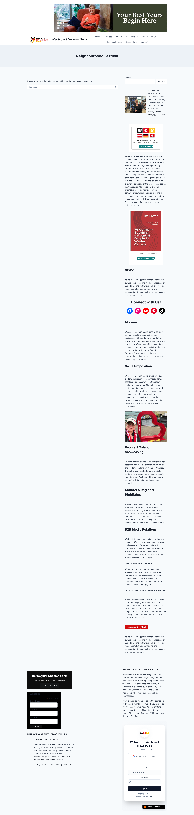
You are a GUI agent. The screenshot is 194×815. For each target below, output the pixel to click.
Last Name (33, 717)
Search (128, 78)
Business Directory (115, 42)
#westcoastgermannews (45, 756)
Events (119, 37)
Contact (144, 42)
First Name (33, 709)
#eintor (37, 759)
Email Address (35, 701)
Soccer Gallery (132, 42)
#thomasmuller (63, 756)
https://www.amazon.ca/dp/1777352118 (156, 115)
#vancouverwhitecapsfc (52, 759)
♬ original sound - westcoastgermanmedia (53, 764)
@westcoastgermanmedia (46, 739)
